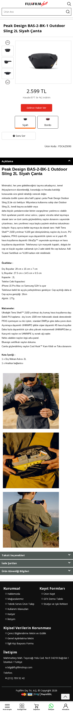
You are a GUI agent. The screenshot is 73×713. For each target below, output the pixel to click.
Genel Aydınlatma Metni (20, 638)
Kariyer (11, 614)
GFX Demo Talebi (53, 598)
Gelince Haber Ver (36, 107)
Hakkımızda (13, 593)
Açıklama (7, 161)
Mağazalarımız (15, 598)
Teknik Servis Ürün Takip (20, 604)
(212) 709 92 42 (16, 678)
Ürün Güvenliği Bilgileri (15, 571)
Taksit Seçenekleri (13, 555)
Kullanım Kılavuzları (17, 609)
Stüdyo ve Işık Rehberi (56, 604)
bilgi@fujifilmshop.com (19, 667)
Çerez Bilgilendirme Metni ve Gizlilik (26, 633)
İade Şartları (9, 563)
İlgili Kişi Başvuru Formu (20, 643)
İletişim (11, 619)
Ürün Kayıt (49, 593)
